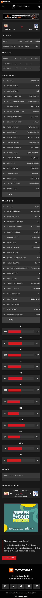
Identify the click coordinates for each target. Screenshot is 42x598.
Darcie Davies (12, 91)
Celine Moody (12, 252)
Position (35, 81)
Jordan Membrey (14, 158)
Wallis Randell (13, 137)
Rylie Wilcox (12, 309)
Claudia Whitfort (14, 96)
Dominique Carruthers (16, 258)
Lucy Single (12, 132)
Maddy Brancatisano (15, 101)
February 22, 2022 (21, 490)
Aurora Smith (13, 289)
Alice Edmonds (13, 304)
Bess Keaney (12, 178)
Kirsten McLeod (13, 232)
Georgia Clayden (14, 148)
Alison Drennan (13, 184)
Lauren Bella (12, 86)
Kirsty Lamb (12, 299)
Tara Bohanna (13, 127)
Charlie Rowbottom (15, 111)
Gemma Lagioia (13, 247)
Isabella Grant (13, 217)
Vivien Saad (12, 189)
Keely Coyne (12, 278)
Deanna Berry (12, 237)
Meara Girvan (12, 168)
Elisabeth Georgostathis (17, 268)
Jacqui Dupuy (12, 173)
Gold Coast (8, 63)
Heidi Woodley (13, 273)
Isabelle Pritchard (15, 222)
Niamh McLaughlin (14, 122)
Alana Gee (11, 163)
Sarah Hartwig (13, 263)
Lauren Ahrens (13, 106)
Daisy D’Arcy (12, 153)
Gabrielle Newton (14, 227)
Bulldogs (7, 68)
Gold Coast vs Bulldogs (21, 496)
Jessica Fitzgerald (15, 283)
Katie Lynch (11, 242)
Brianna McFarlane (15, 314)
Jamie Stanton (13, 142)
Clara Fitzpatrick (14, 117)
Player (10, 81)
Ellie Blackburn (13, 211)
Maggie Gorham (13, 294)
